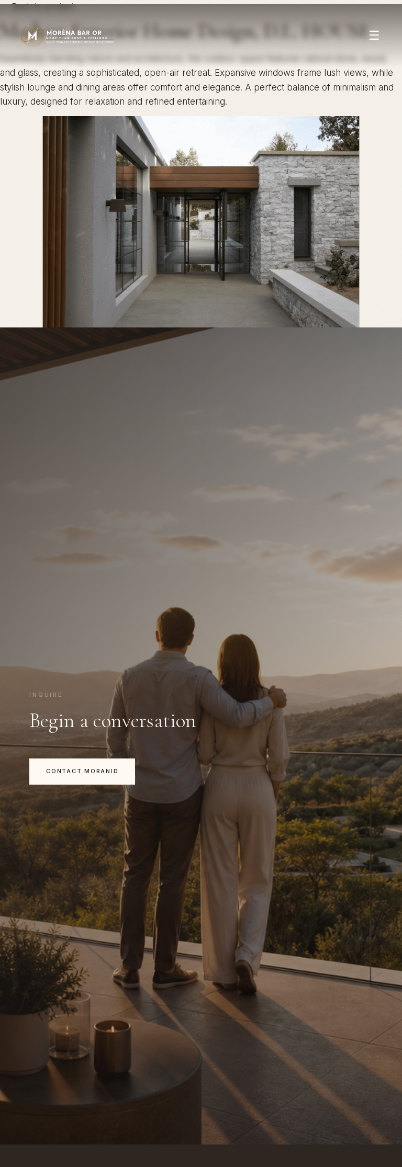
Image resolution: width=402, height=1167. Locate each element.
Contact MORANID (82, 771)
